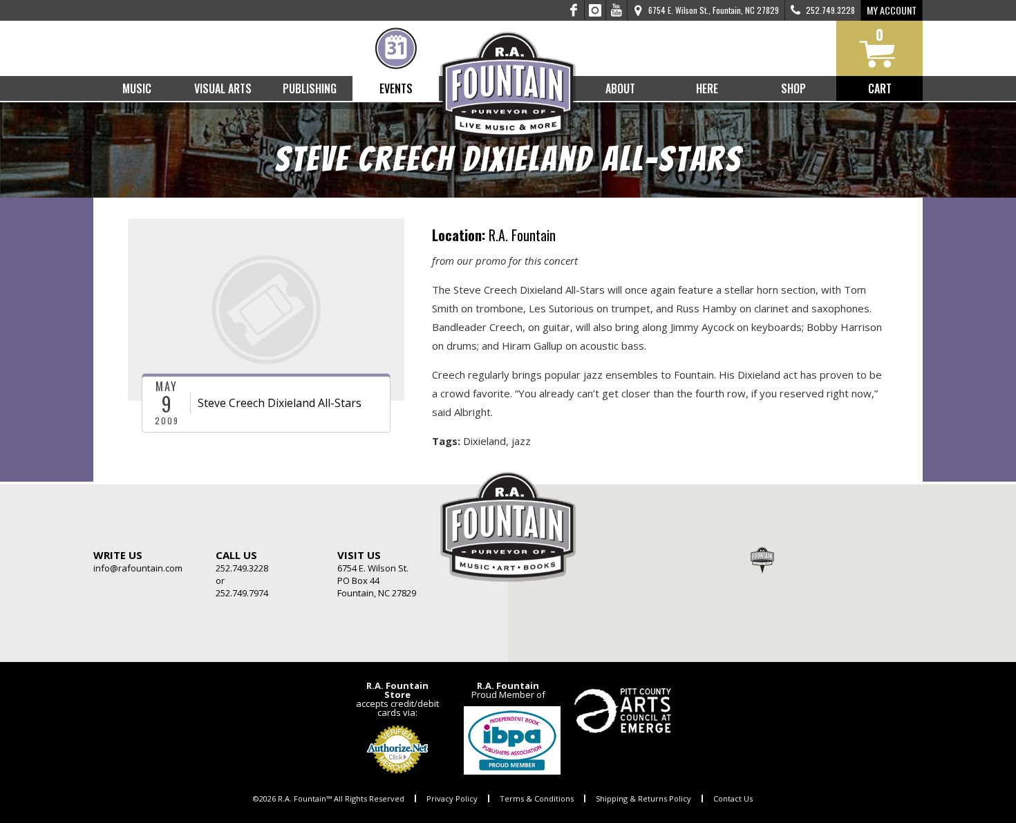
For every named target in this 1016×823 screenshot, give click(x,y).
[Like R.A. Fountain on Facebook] (574, 10)
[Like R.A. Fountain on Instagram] (595, 10)
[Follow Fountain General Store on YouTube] (616, 10)
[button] (762, 560)
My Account (891, 10)
